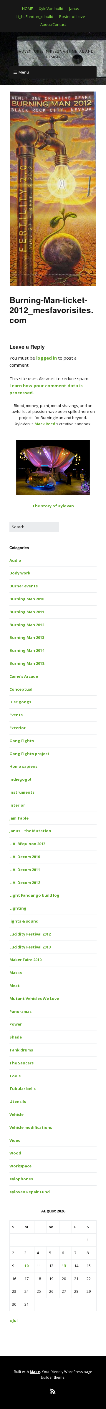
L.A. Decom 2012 (24, 882)
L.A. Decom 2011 (24, 869)
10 (26, 1265)
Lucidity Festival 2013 (30, 947)
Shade (15, 1037)
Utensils (17, 1101)
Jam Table (19, 818)
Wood (15, 1153)
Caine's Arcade (23, 676)
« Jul (13, 1320)
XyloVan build (51, 8)
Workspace (20, 1166)
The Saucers (21, 1063)
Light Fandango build (34, 16)
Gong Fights (21, 740)
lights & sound (24, 921)
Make (35, 1371)
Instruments (21, 792)
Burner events (23, 586)
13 (64, 1265)
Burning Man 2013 (26, 637)
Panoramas (20, 1011)
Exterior (17, 727)
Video (15, 1140)
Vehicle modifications (30, 1127)
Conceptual (20, 689)
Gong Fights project (29, 753)
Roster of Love (72, 16)
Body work (19, 573)
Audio (15, 560)
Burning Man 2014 (26, 650)
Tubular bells (22, 1088)
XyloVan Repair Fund (29, 1191)
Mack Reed (44, 423)
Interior (17, 805)
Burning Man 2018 (26, 663)
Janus (74, 8)
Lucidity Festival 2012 (30, 934)
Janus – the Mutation (30, 830)
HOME (27, 8)
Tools (15, 1076)
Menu (24, 72)
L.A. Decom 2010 (24, 856)
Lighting (17, 908)
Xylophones (21, 1179)
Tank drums (21, 1050)
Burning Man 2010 (26, 599)
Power (15, 1024)
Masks (15, 972)
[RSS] (53, 1391)
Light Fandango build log (34, 895)
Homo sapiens (23, 766)
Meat (14, 985)
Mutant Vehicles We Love (34, 998)
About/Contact (53, 24)
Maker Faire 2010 (25, 959)
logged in (46, 358)
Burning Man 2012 (26, 624)
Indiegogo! (20, 779)
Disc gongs (20, 701)
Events (16, 714)
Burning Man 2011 (26, 611)
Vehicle (16, 1114)
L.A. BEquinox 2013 (27, 843)
